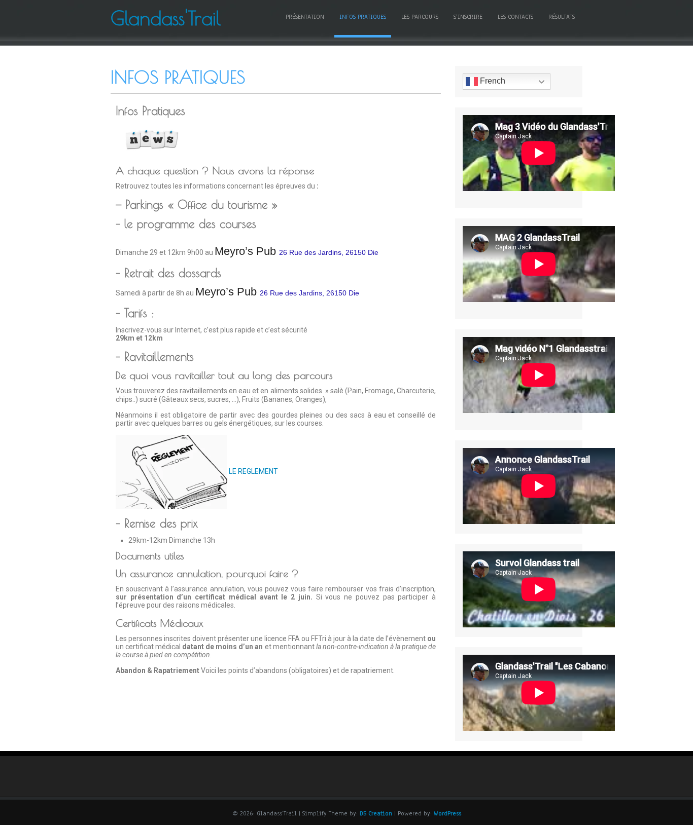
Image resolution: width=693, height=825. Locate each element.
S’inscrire (468, 17)
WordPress (447, 813)
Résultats (561, 17)
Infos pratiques (362, 17)
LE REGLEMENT (252, 471)
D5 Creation (376, 813)
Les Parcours (419, 17)
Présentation (305, 17)
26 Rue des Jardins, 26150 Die (328, 252)
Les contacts (515, 17)
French (491, 81)
